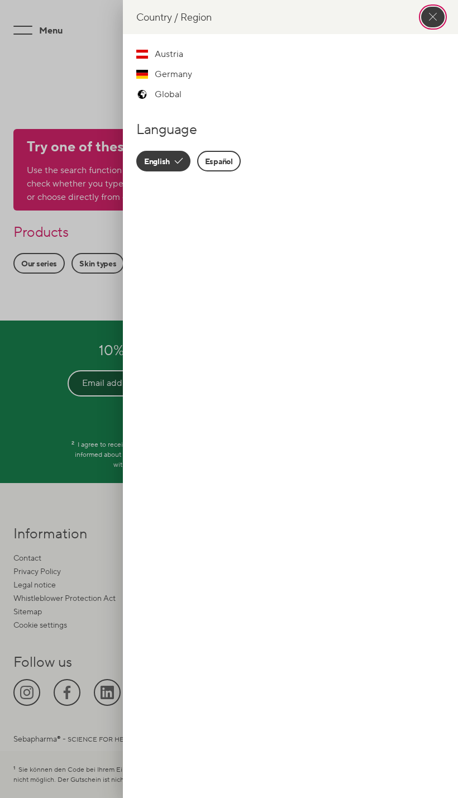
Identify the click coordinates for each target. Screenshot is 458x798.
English (157, 161)
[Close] (433, 17)
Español (219, 161)
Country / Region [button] (174, 17)
